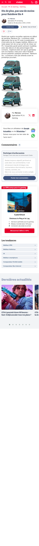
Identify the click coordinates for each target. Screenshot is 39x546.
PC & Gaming (13, 7)
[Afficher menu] (3, 2)
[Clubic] (19, 2)
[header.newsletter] (9, 2)
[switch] (32, 2)
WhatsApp (20, 131)
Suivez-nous (10, 26)
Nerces (12, 18)
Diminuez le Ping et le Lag (20, 218)
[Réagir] (4, 31)
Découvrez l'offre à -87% (19, 231)
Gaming (23, 7)
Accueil (4, 7)
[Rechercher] (5, 2)
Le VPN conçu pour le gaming (14, 187)
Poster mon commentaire (19, 178)
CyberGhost (19, 215)
